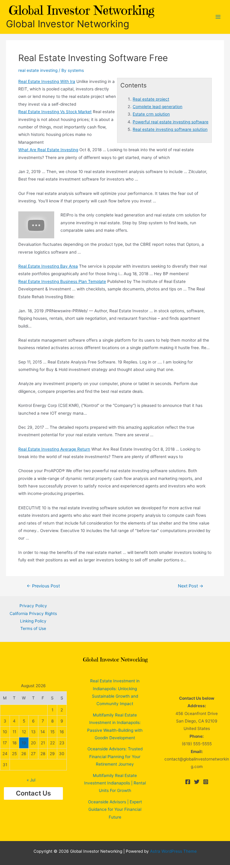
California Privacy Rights (33, 613)
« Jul (31, 780)
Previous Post (43, 586)
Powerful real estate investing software (170, 121)
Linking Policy (33, 621)
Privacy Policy (33, 605)
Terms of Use (33, 628)
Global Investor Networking (67, 24)
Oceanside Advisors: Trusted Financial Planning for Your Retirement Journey (115, 756)
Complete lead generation (157, 106)
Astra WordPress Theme (173, 851)
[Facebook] (187, 781)
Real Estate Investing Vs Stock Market (55, 111)
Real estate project (151, 99)
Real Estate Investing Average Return (54, 449)
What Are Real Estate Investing (48, 149)
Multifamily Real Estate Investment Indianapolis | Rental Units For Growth (115, 783)
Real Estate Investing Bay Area (48, 266)
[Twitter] (196, 781)
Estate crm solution (151, 114)
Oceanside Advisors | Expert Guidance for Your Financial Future (115, 809)
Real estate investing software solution (170, 129)
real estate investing (38, 70)
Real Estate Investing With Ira (46, 81)
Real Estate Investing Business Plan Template (62, 281)
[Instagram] (205, 781)
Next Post (190, 586)
